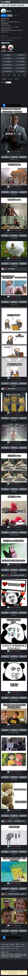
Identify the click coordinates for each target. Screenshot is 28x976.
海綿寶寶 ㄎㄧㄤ (15, 891)
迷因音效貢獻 (8, 71)
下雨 (15, 450)
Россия (17, 948)
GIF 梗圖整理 (21, 61)
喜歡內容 (17, 79)
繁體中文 (12, 944)
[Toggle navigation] (25, 2)
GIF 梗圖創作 (8, 61)
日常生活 (18, 692)
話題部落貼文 (8, 68)
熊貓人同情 (14, 659)
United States (18, 946)
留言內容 (10, 79)
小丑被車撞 (14, 238)
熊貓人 (14, 615)
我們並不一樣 (15, 159)
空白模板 (15, 780)
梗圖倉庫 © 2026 (4, 952)
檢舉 (16, 15)
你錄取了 (15, 386)
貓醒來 (14, 491)
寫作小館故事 (21, 68)
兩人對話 (15, 933)
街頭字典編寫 (21, 65)
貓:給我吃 (15, 194)
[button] (23, 415)
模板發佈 (8, 55)
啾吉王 (11, 152)
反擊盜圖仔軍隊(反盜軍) (6, 51)
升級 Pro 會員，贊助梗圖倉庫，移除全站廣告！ (14, 5)
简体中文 (18, 944)
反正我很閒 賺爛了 (14, 732)
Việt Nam (8, 948)
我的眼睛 (15, 572)
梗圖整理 (8, 58)
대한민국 (3, 948)
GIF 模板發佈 (21, 58)
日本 (24, 946)
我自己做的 (18, 152)
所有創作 (4, 79)
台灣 (13, 946)
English (22, 944)
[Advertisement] (14, 94)
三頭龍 (14, 420)
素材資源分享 (8, 65)
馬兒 (15, 854)
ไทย (13, 948)
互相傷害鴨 (14, 266)
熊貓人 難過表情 (15, 700)
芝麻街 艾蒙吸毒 (15, 535)
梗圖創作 (21, 55)
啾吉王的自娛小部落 (12, 51)
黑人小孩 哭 (15, 304)
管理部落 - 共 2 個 (5, 43)
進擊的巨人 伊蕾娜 (14, 818)
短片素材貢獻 (21, 71)
